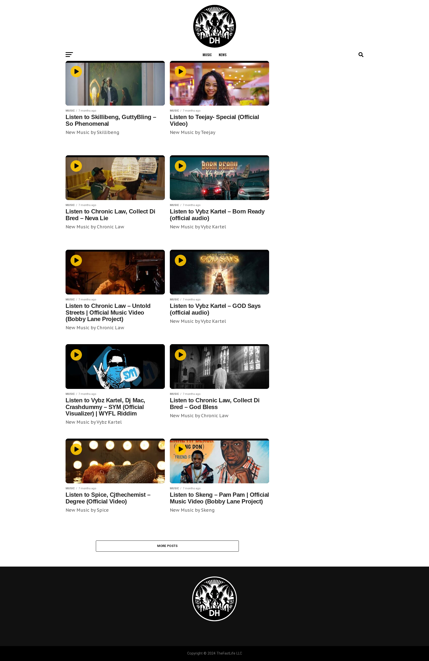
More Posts (167, 546)
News (222, 54)
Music (207, 54)
